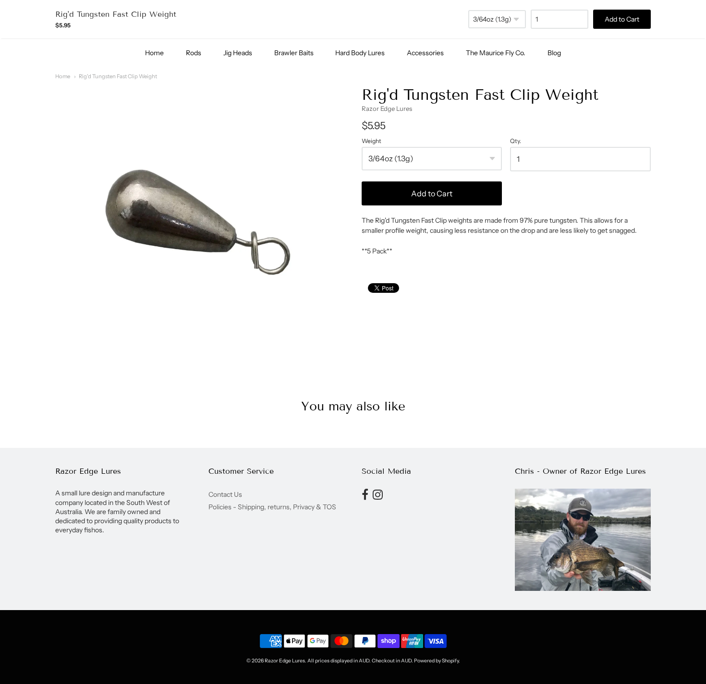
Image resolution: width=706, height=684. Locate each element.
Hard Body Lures (360, 52)
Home (154, 52)
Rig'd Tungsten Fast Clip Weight (118, 76)
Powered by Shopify (436, 661)
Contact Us (225, 494)
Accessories (425, 52)
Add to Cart (431, 193)
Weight (371, 141)
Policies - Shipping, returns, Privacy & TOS (272, 507)
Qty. (515, 141)
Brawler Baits (294, 52)
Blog (554, 52)
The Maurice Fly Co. (495, 52)
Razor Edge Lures (387, 108)
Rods (193, 52)
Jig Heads (237, 52)
